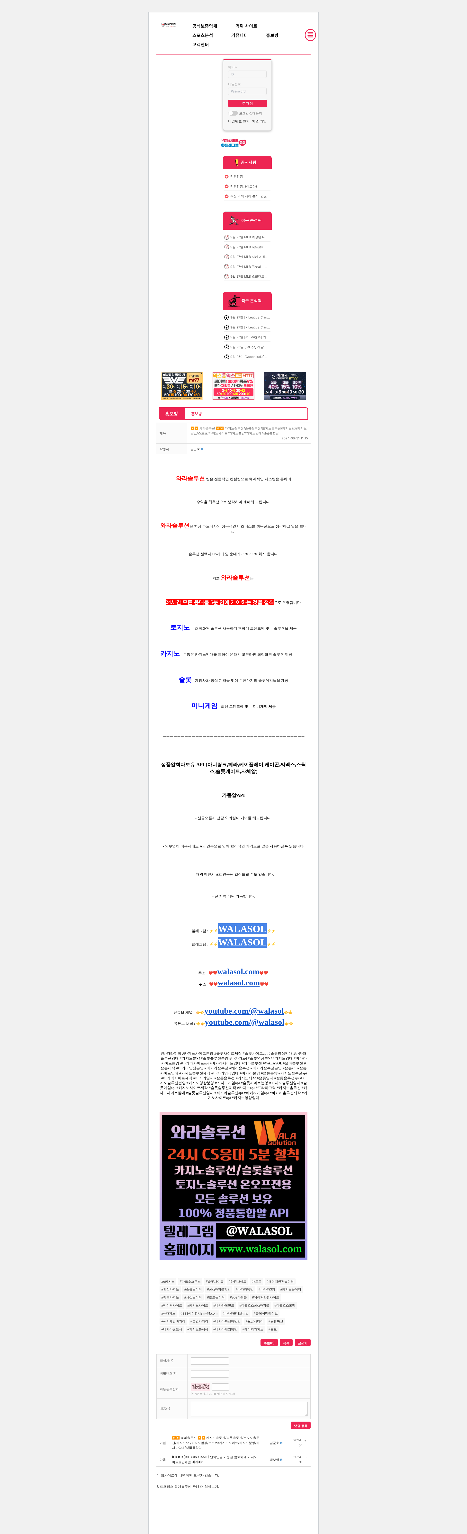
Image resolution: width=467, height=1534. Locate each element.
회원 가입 (259, 121)
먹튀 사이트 (246, 26)
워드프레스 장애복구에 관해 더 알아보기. (187, 1486)
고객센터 (200, 44)
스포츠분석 (202, 35)
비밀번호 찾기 (239, 121)
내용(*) (165, 1408)
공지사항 (248, 162)
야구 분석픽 (251, 220)
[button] (195, 449)
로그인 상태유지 (250, 113)
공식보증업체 (204, 26)
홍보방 (272, 35)
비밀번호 (234, 84)
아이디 (233, 67)
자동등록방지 (169, 1389)
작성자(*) (166, 1360)
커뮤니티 (239, 35)
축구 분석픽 (251, 300)
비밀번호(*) (168, 1373)
